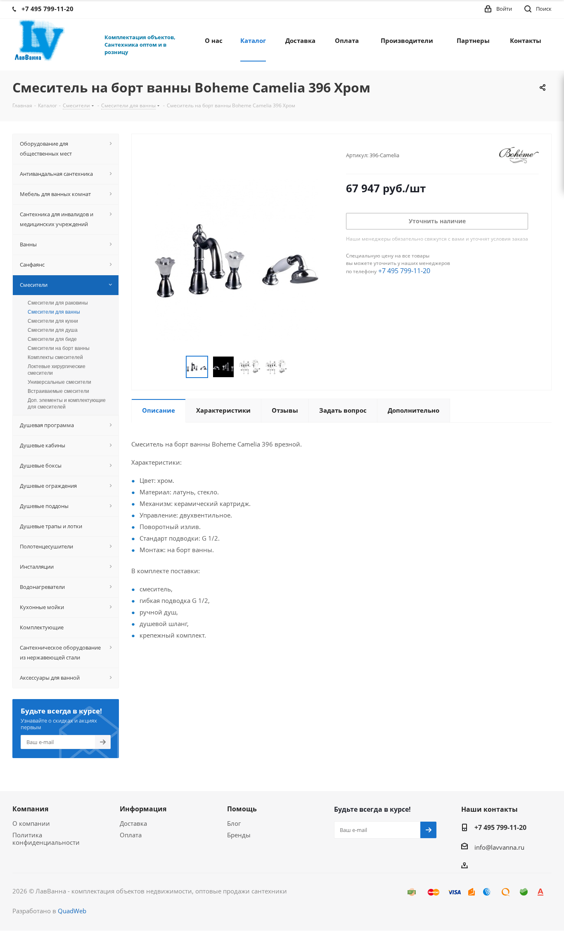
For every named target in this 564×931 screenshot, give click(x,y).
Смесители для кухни (53, 321)
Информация (143, 808)
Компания (30, 808)
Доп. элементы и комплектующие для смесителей (67, 403)
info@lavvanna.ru (499, 847)
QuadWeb (72, 911)
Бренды (239, 835)
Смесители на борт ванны (59, 348)
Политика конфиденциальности (46, 838)
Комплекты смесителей (55, 357)
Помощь (242, 808)
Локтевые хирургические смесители (56, 370)
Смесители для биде (52, 339)
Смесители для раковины (58, 303)
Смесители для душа (53, 330)
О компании (31, 823)
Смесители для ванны (54, 312)
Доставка (133, 823)
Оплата (131, 835)
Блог (234, 823)
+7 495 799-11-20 (404, 270)
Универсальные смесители (59, 382)
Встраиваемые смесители (58, 391)
